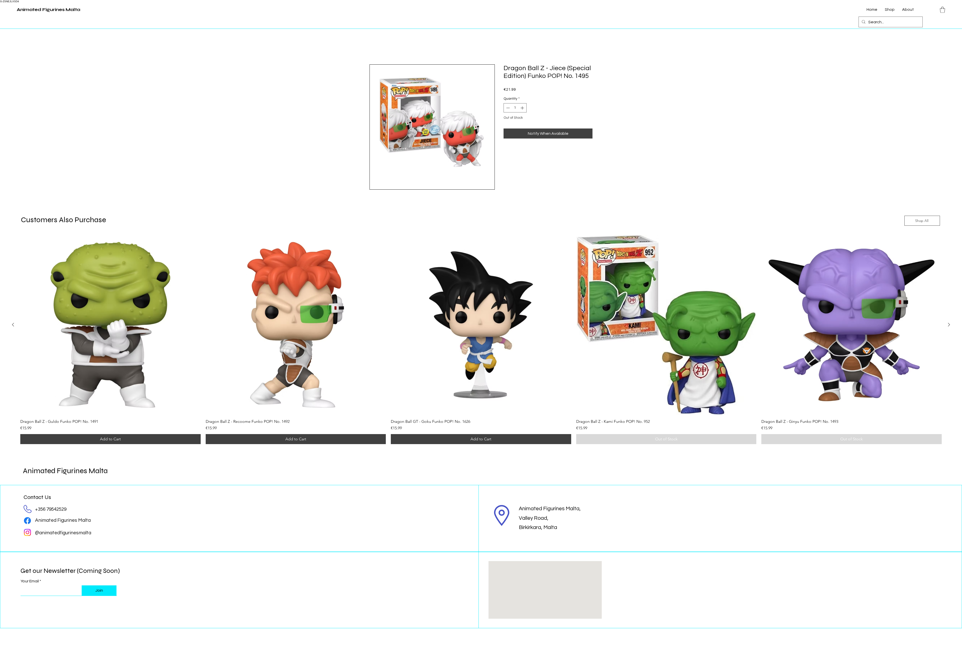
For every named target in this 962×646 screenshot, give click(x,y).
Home (375, 47)
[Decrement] (507, 108)
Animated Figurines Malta (65, 470)
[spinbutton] (515, 108)
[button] (942, 10)
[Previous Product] (13, 325)
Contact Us (37, 497)
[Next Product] (949, 325)
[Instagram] (27, 533)
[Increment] (523, 108)
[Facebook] (27, 521)
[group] (481, 340)
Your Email (30, 581)
